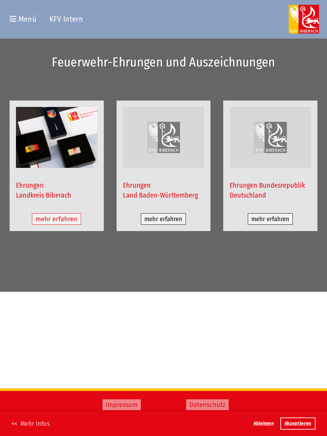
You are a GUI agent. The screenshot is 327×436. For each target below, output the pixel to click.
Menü (26, 19)
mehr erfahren (56, 219)
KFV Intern (66, 19)
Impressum (122, 405)
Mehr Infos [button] (35, 423)
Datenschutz (207, 405)
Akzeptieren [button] (298, 423)
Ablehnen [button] (264, 423)
